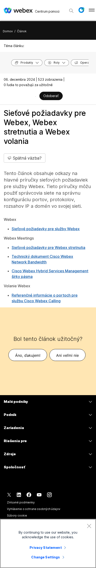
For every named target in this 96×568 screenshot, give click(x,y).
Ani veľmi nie (67, 355)
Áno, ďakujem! (27, 355)
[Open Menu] (91, 10)
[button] (81, 10)
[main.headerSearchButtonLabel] (71, 9)
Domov (8, 31)
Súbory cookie (17, 515)
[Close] (89, 526)
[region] (48, 543)
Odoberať (50, 96)
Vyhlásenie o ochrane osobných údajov (33, 509)
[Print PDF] (36, 96)
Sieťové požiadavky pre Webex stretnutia (48, 247)
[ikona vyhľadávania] (71, 11)
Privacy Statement (46, 548)
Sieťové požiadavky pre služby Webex (46, 228)
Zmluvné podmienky (21, 502)
